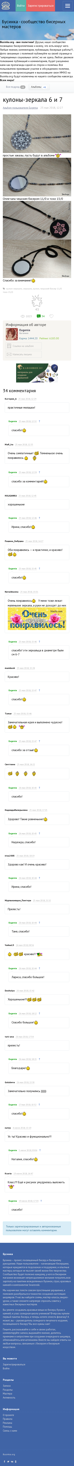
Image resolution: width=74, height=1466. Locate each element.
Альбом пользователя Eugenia (20, 107)
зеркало (27, 288)
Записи (7, 1385)
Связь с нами (10, 1430)
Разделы (8, 1389)
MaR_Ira (9, 444)
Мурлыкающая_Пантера (18, 900)
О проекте (8, 1415)
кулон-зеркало (14, 288)
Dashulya (10, 990)
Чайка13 (9, 945)
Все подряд (15, 86)
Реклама (7, 1423)
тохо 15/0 (8, 292)
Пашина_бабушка (14, 541)
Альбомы (38, 86)
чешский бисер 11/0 (51, 288)
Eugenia (24, 330)
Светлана (10, 764)
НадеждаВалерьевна (16, 810)
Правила (7, 1419)
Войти (21, 5)
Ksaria (8, 1173)
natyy (8, 1127)
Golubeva (10, 1082)
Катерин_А (11, 398)
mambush (10, 668)
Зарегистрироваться (41, 5)
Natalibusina (11, 591)
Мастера (7, 1393)
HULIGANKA (11, 495)
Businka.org (9, 1454)
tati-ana (9, 1036)
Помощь (7, 1426)
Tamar (8, 713)
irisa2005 (10, 855)
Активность (9, 1397)
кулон (36, 288)
